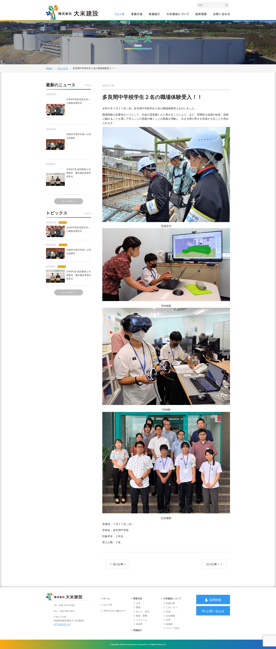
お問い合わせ (221, 14)
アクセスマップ (63, 624)
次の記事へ (212, 564)
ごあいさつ (171, 607)
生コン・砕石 (142, 611)
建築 (138, 607)
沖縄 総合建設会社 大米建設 (72, 12)
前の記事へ (119, 564)
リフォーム (141, 619)
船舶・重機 (141, 615)
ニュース (119, 14)
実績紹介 (154, 14)
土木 (138, 603)
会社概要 (170, 615)
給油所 (139, 624)
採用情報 (201, 14)
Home (49, 68)
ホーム (106, 598)
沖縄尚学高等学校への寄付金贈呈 (78, 136)
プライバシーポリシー (114, 610)
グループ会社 (172, 628)
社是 (168, 611)
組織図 (169, 624)
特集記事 (170, 603)
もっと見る (67, 201)
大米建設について (178, 14)
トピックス (62, 68)
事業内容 (137, 14)
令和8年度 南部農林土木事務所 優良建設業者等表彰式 (78, 173)
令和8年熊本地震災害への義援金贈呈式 (78, 101)
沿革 (168, 619)
